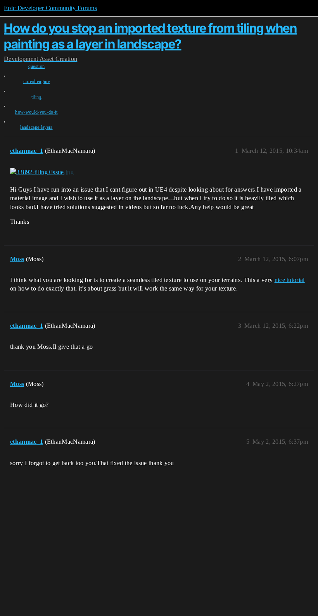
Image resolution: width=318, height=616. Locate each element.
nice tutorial (290, 280)
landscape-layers (36, 127)
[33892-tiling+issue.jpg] (42, 172)
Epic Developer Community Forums (50, 8)
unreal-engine (36, 81)
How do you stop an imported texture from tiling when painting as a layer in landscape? (150, 36)
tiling (36, 97)
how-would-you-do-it (36, 112)
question (36, 66)
